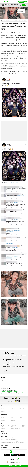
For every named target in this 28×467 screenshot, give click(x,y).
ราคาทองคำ (21, 409)
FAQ (8, 439)
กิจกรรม (2, 438)
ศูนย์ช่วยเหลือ (12, 439)
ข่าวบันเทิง (20, 20)
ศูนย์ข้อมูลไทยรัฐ (4, 439)
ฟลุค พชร (3, 390)
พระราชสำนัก (3, 406)
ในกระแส (20, 406)
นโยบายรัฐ (12, 408)
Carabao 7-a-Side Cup (15, 428)
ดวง (11, 417)
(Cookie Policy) (14, 5)
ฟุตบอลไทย (12, 425)
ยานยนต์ (11, 409)
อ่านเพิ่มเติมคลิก (6, 5)
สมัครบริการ (22, 1)
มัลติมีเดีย (12, 420)
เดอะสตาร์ (15, 390)
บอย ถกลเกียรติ (9, 390)
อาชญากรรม (3, 409)
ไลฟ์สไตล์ (2, 420)
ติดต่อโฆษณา (18, 442)
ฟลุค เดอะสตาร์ (13, 392)
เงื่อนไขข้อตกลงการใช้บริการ (6, 442)
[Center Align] (26, 5)
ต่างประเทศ (21, 408)
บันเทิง (16, 20)
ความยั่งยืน (3, 411)
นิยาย (2, 419)
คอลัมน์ (21, 416)
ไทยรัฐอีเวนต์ (3, 433)
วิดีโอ (12, 419)
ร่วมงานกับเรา (7, 438)
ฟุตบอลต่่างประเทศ (4, 425)
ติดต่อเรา (13, 442)
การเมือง (2, 408)
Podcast (21, 419)
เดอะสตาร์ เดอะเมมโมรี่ (5, 392)
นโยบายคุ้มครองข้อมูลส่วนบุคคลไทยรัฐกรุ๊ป (8, 441)
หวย (20, 417)
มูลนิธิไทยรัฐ (19, 438)
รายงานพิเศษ (3, 416)
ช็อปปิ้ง (2, 431)
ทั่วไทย (11, 406)
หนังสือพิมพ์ (13, 416)
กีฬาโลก (11, 426)
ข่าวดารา (19, 392)
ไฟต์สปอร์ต (3, 426)
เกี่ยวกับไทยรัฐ (13, 438)
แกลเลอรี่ (2, 428)
